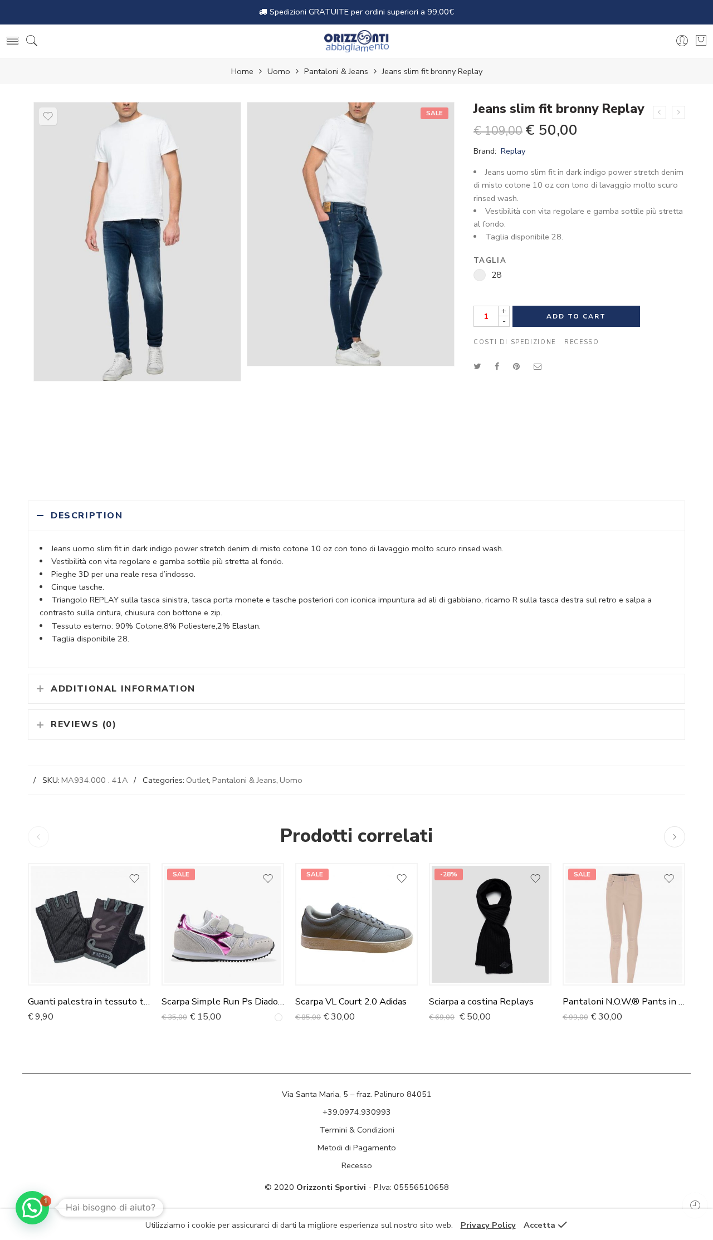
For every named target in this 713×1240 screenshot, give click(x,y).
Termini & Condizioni (356, 1129)
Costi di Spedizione (514, 342)
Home (242, 71)
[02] (351, 234)
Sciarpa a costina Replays (481, 1001)
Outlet (197, 780)
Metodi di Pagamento (357, 1147)
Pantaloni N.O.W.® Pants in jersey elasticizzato (624, 1001)
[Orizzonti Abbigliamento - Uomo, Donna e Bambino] (356, 41)
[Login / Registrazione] (682, 41)
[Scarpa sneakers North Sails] (678, 112)
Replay (513, 150)
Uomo (278, 71)
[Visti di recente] (694, 1205)
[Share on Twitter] (477, 366)
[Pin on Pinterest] (516, 366)
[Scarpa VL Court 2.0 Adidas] (356, 924)
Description (87, 515)
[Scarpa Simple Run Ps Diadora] (223, 924)
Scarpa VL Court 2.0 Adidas (351, 1001)
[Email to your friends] (538, 366)
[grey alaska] (279, 1017)
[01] (137, 241)
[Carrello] (701, 40)
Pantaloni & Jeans (336, 71)
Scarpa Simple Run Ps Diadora (223, 1001)
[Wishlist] (48, 116)
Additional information (123, 689)
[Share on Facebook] (497, 366)
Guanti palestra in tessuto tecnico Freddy (89, 1001)
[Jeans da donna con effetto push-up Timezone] (659, 112)
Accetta (539, 1225)
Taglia (489, 260)
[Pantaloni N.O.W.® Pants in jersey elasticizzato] (624, 924)
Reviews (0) (84, 724)
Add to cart (576, 316)
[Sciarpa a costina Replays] (490, 924)
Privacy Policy (488, 1225)
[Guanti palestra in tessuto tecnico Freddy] (89, 924)
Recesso (581, 342)
